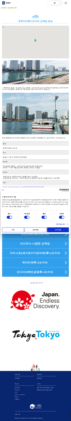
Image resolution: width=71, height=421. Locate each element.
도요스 (16, 396)
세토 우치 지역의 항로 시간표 (45, 387)
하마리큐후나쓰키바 (35, 262)
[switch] (26, 217)
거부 (13, 229)
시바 (16, 392)
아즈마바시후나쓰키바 (35, 234)
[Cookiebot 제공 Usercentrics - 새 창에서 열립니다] (61, 190)
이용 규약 (17, 414)
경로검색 (39, 378)
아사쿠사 (17, 389)
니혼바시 (17, 399)
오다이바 (17, 387)
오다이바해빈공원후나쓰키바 (35, 272)
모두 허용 (58, 229)
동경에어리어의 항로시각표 (44, 389)
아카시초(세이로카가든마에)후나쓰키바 (35, 253)
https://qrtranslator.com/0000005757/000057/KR (23, 187)
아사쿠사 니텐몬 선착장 (35, 243)
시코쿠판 (17, 378)
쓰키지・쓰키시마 (20, 394)
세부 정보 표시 (60, 224)
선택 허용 (35, 229)
